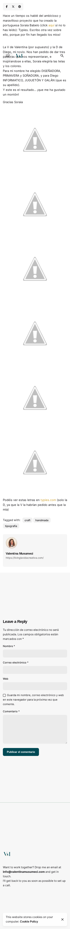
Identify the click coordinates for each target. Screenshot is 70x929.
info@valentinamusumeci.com (24, 871)
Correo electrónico (16, 662)
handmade (41, 520)
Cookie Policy (29, 921)
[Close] (62, 919)
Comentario (11, 711)
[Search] (62, 56)
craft (27, 520)
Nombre (9, 646)
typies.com (48, 500)
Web (5, 678)
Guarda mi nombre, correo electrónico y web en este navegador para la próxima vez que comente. (33, 700)
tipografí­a (11, 526)
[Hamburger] (8, 56)
